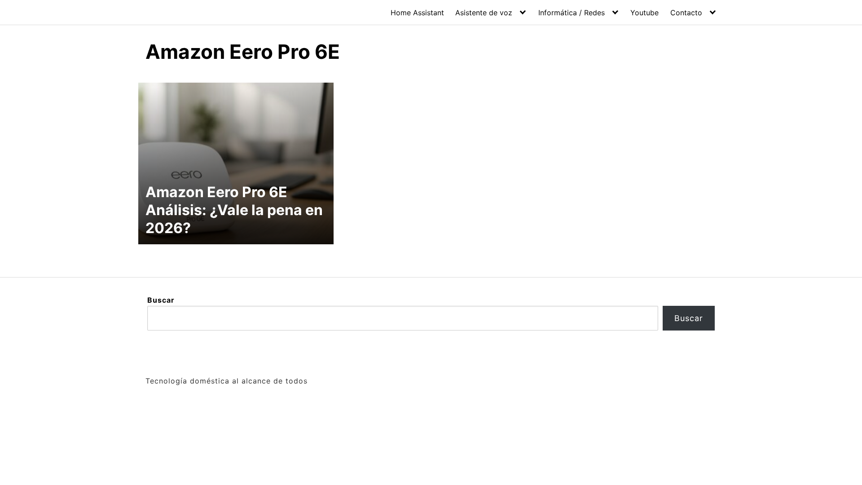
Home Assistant (417, 12)
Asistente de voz (483, 12)
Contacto (686, 12)
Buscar (161, 299)
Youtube (644, 12)
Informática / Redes (571, 12)
